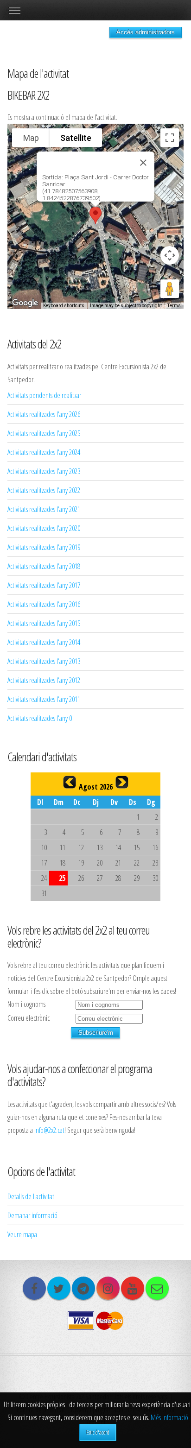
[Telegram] (83, 1288)
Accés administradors (145, 32)
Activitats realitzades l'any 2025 (43, 433)
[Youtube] (132, 1288)
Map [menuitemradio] (31, 138)
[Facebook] (34, 1288)
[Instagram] (108, 1288)
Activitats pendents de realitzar (44, 395)
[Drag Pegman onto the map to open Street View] (169, 288)
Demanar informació (32, 1215)
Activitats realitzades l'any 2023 (43, 471)
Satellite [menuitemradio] (75, 138)
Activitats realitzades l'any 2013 (43, 661)
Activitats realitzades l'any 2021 (43, 509)
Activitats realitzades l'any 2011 (43, 699)
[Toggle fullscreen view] (169, 137)
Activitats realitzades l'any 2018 (43, 566)
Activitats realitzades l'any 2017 (43, 585)
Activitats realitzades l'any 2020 (43, 528)
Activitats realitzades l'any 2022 (43, 490)
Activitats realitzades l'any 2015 (43, 623)
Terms (174, 305)
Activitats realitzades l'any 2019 (43, 547)
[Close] (143, 163)
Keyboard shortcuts (63, 305)
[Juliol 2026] (69, 782)
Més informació (169, 1417)
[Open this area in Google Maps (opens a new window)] (25, 303)
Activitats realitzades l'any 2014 (43, 642)
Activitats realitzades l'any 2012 (43, 680)
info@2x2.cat (49, 1130)
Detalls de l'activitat (30, 1196)
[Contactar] (157, 1288)
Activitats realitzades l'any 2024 (43, 452)
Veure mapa (22, 1234)
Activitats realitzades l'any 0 (39, 718)
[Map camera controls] (169, 255)
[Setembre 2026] (122, 782)
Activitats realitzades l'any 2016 (43, 604)
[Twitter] (58, 1288)
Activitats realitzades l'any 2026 (43, 414)
